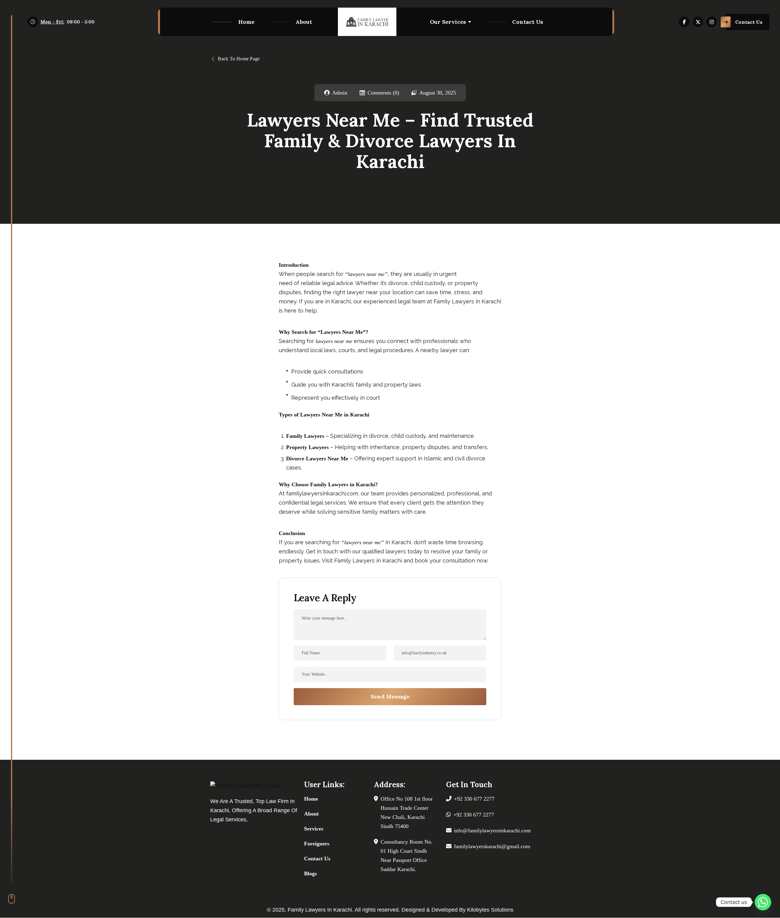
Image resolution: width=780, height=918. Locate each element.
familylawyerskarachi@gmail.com (492, 846)
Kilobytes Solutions (490, 910)
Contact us (527, 21)
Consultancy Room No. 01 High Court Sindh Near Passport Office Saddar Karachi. (407, 855)
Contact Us (317, 858)
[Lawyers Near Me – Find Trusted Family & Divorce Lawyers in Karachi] (367, 22)
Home (311, 799)
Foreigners (316, 844)
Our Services (448, 21)
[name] (684, 21)
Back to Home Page (239, 58)
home (246, 21)
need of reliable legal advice (316, 283)
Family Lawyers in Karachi (467, 301)
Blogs (310, 873)
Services (313, 829)
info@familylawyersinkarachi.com (492, 830)
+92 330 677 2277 (474, 799)
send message (390, 696)
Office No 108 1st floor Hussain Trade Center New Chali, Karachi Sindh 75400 (407, 812)
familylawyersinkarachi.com (322, 493)
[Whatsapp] (763, 902)
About (304, 21)
